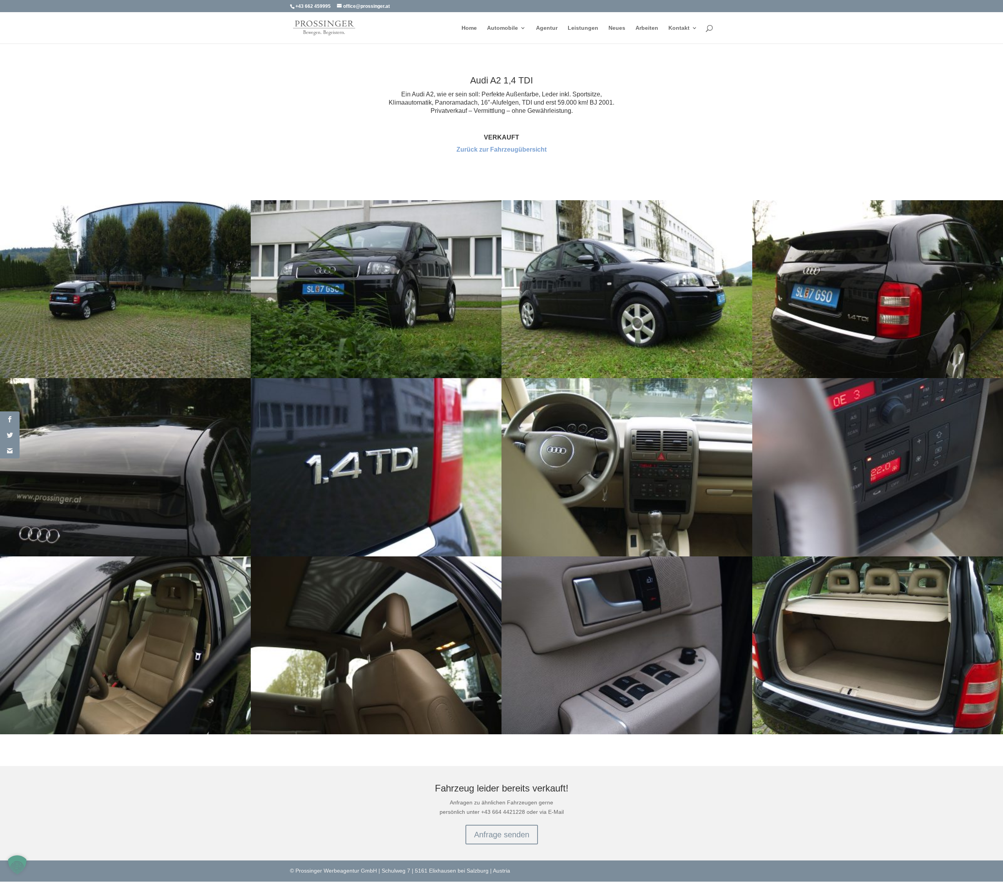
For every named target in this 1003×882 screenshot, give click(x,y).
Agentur (547, 28)
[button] (17, 865)
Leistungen (583, 28)
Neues (616, 28)
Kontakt (679, 28)
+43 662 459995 (313, 6)
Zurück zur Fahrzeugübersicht (501, 149)
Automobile (502, 28)
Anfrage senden (501, 834)
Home (469, 28)
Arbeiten (646, 28)
